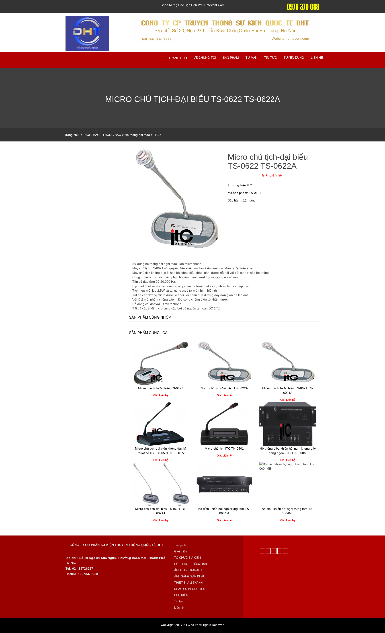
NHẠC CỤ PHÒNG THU (189, 589)
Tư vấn (251, 57)
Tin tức (270, 57)
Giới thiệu (180, 551)
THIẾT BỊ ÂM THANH (188, 582)
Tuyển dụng (294, 57)
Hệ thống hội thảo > (139, 135)
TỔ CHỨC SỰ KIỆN (187, 557)
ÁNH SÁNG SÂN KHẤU (189, 576)
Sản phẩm (231, 57)
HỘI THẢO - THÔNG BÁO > (104, 135)
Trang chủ (177, 58)
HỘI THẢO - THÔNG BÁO (191, 564)
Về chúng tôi (205, 57)
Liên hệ (317, 57)
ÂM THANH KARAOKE (189, 570)
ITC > (157, 135)
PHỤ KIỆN (181, 595)
